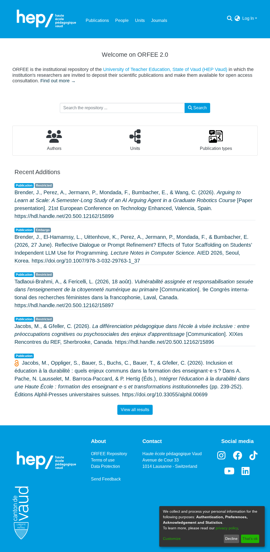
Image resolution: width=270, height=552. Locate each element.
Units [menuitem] (140, 20)
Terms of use (103, 460)
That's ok (250, 538)
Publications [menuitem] (97, 20)
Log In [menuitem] (248, 18)
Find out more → (58, 80)
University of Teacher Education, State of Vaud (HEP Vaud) (165, 69)
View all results (135, 409)
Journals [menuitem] (159, 20)
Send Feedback (106, 479)
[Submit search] (229, 18)
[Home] (46, 18)
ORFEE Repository (109, 453)
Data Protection (105, 466)
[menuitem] (237, 18)
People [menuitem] (122, 20)
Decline (231, 538)
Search (199, 108)
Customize (172, 538)
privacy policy (227, 528)
